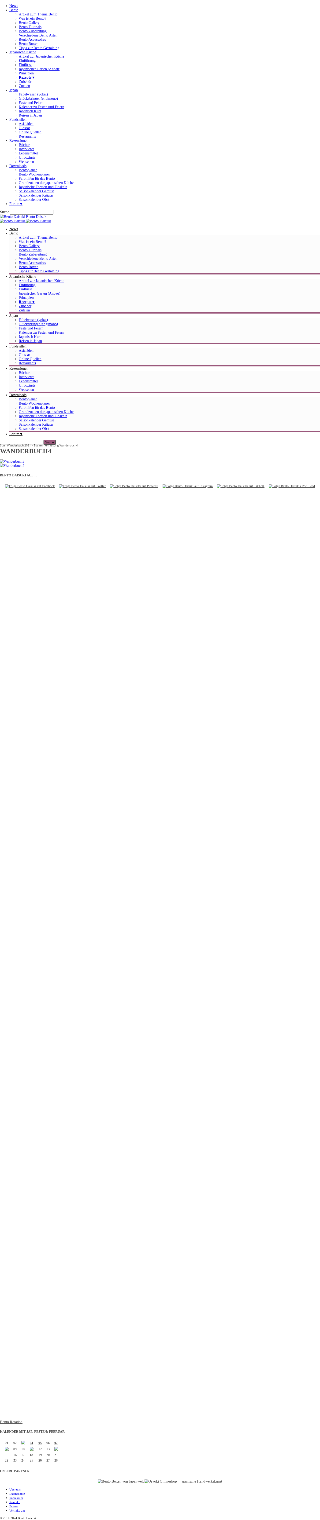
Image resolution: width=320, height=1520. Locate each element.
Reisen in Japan (30, 115)
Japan (13, 90)
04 (31, 1443)
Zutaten (24, 86)
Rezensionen (18, 140)
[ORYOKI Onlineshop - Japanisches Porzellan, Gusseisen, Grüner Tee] (183, 1481)
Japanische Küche (22, 52)
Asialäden (26, 124)
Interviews (26, 149)
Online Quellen (30, 132)
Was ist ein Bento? (32, 18)
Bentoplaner (28, 170)
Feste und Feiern (31, 103)
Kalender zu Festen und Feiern (41, 107)
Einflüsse (25, 65)
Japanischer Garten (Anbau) (39, 69)
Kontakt (14, 1502)
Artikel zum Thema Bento (38, 14)
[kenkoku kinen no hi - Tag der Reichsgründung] (31, 1449)
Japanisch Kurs (30, 111)
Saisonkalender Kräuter (36, 195)
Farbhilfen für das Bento (37, 178)
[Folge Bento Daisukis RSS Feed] (292, 486)
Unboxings (27, 157)
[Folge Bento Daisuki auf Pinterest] (134, 486)
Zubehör (25, 82)
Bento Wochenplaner (34, 174)
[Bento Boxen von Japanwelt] (121, 1481)
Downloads (17, 166)
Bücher (24, 145)
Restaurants (27, 136)
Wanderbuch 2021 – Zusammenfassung (33, 445)
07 (56, 1443)
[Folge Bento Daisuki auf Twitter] (82, 486)
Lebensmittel (28, 153)
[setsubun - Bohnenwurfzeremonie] (23, 1443)
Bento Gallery (29, 23)
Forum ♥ (15, 204)
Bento (13, 10)
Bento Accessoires (32, 39)
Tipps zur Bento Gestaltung (39, 48)
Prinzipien (26, 73)
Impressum (16, 1498)
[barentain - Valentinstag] (56, 1449)
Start (3, 445)
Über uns (15, 1489)
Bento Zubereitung (33, 31)
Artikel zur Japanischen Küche (41, 56)
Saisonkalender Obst (34, 199)
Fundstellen (17, 119)
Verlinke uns (17, 1510)
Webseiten (26, 162)
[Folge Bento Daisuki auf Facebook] (30, 486)
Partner (13, 1506)
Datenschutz (17, 1493)
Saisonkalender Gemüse (36, 191)
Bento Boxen (28, 44)
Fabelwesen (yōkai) (33, 94)
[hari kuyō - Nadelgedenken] (7, 1449)
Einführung (27, 60)
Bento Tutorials (30, 27)
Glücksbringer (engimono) (38, 98)
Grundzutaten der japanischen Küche (46, 183)
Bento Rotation (11, 1422)
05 (40, 1443)
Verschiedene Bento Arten (38, 35)
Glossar (24, 128)
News (13, 6)
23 (15, 1460)
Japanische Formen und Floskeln (43, 187)
